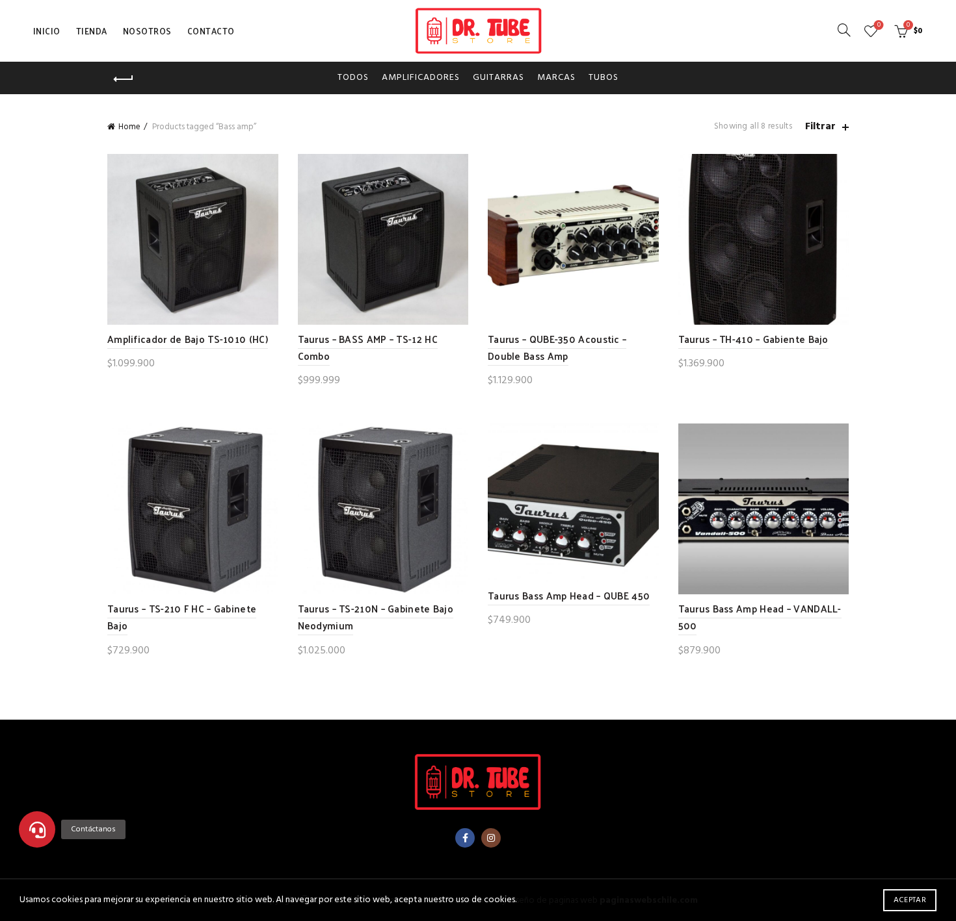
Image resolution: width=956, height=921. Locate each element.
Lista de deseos (879, 25)
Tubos (603, 77)
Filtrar (820, 127)
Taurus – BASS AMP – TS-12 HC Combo (368, 347)
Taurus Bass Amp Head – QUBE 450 (569, 595)
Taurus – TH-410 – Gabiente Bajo (753, 338)
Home (129, 127)
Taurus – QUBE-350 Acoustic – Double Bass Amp (557, 347)
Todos (353, 77)
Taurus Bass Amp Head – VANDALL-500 (760, 616)
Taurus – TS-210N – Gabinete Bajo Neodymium (376, 616)
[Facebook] (465, 838)
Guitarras (498, 77)
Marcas (556, 77)
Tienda (91, 30)
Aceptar (910, 900)
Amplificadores (421, 77)
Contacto (211, 30)
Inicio (46, 30)
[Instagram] (491, 838)
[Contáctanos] (37, 829)
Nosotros (147, 30)
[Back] (123, 79)
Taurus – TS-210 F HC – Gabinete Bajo (181, 616)
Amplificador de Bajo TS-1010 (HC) (187, 338)
